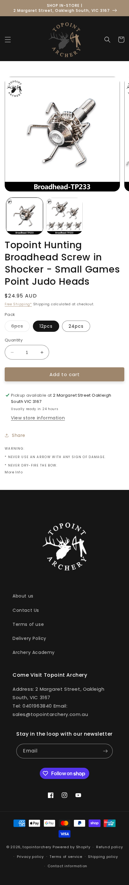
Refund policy (109, 846)
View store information (38, 418)
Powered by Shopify (71, 846)
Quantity (14, 340)
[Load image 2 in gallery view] (64, 216)
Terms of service (65, 856)
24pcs (76, 326)
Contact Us (26, 610)
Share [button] (18, 435)
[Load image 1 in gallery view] (24, 216)
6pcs (20, 327)
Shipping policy (103, 856)
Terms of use (28, 624)
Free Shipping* (18, 304)
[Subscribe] (105, 751)
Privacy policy (30, 856)
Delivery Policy (29, 638)
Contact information (67, 865)
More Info (14, 472)
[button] (8, 39)
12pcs (46, 326)
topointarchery (37, 846)
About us (23, 596)
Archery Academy (34, 652)
